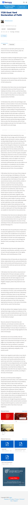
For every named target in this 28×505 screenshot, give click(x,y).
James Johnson (5, 450)
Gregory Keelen (5, 464)
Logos (10, 497)
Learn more (22, 7)
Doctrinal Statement (11, 29)
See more (24, 411)
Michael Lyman (9, 20)
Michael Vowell (18, 450)
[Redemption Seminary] (14, 477)
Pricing (12, 499)
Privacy (16, 499)
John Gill (3, 29)
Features (6, 499)
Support (16, 501)
